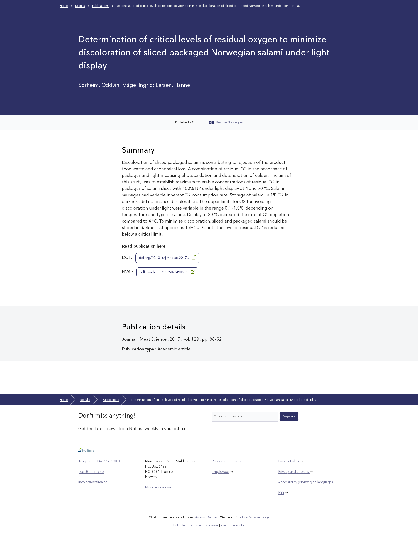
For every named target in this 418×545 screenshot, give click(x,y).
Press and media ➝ (226, 461)
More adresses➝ (158, 487)
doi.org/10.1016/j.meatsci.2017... (164, 258)
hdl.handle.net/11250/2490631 (164, 272)
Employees (220, 472)
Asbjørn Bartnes (206, 517)
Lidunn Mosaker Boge (254, 517)
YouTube (239, 525)
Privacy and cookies (294, 472)
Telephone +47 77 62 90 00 (100, 461)
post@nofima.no (91, 472)
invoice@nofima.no (93, 482)
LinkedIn (179, 525)
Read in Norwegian (229, 122)
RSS (281, 493)
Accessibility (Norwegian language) (305, 482)
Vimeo (225, 525)
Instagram (195, 525)
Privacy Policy (288, 461)
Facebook (211, 525)
